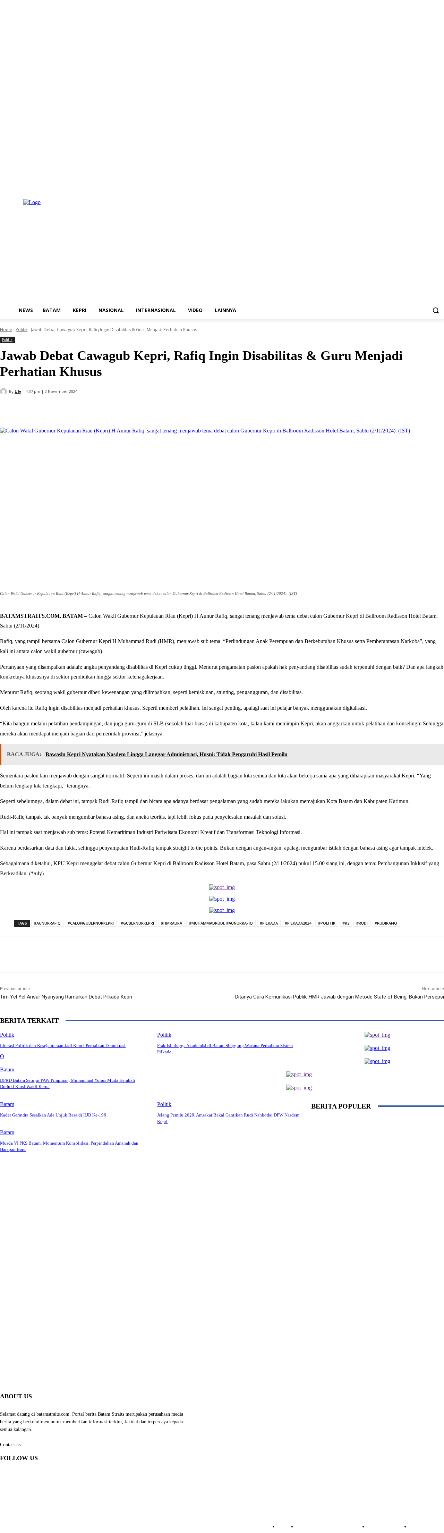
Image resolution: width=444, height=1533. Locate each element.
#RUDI (362, 923)
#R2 (345, 923)
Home (6, 329)
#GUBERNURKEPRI (137, 923)
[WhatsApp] (138, 410)
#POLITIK (326, 923)
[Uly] (4, 391)
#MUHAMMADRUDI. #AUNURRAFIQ (221, 923)
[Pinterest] (113, 410)
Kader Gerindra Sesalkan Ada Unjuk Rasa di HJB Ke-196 (53, 1115)
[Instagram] (411, 185)
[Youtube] (440, 185)
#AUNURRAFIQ (47, 923)
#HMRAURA (171, 923)
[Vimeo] (430, 185)
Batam (7, 1069)
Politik (21, 329)
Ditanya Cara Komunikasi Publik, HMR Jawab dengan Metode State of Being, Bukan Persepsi (339, 997)
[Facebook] (401, 185)
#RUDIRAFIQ (386, 923)
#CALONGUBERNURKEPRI (91, 923)
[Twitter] (421, 185)
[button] (435, 310)
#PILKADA (269, 923)
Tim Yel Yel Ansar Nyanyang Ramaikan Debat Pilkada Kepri (66, 997)
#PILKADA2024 (298, 923)
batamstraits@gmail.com (47, 1444)
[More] (164, 410)
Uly (18, 391)
